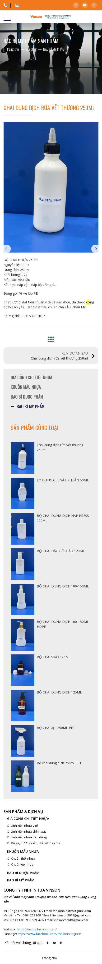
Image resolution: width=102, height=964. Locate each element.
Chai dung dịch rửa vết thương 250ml (59, 355)
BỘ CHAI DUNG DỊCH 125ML (59, 692)
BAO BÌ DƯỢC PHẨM (27, 397)
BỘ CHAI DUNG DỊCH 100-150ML (63, 586)
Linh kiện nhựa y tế (24, 825)
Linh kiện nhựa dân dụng (28, 837)
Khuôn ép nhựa (22, 864)
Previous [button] (7, 249)
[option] (51, 187)
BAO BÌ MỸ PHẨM (31, 406)
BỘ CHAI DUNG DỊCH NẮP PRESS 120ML (63, 518)
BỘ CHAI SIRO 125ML (53, 657)
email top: (19, 5)
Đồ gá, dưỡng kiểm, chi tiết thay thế (35, 843)
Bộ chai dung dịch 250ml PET (59, 763)
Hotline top (7, 5)
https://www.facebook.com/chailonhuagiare (49, 934)
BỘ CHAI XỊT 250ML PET (56, 727)
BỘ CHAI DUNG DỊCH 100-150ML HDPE (63, 624)
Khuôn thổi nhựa (23, 858)
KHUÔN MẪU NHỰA (26, 387)
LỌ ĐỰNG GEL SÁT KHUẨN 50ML (63, 480)
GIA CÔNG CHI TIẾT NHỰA (31, 377)
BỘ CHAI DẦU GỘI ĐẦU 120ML (61, 551)
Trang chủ (49, 958)
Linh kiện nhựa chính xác (28, 831)
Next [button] (94, 249)
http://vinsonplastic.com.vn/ (37, 929)
